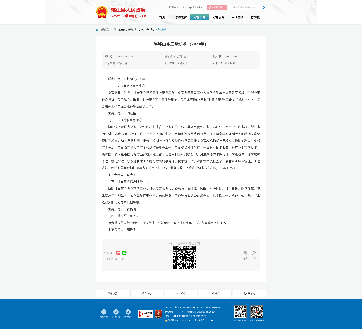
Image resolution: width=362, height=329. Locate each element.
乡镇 (141, 29)
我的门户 (176, 7)
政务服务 (218, 17)
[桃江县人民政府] (121, 12)
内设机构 (161, 29)
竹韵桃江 (256, 17)
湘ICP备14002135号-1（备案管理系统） (190, 316)
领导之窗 (181, 17)
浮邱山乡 (150, 29)
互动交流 (237, 17)
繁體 (185, 7)
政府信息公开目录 (127, 29)
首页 (162, 17)
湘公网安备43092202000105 (180, 320)
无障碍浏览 (197, 7)
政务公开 (199, 17)
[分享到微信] (124, 253)
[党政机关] (158, 314)
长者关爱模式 (218, 7)
